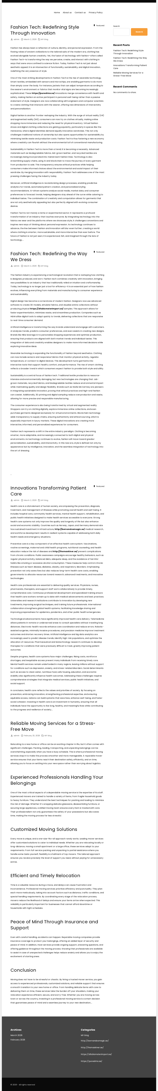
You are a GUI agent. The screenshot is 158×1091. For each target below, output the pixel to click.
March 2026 (16, 1035)
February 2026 (17, 1039)
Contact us (80, 12)
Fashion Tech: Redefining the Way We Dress (48, 257)
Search (116, 26)
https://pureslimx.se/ (43, 93)
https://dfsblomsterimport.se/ (46, 308)
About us (67, 12)
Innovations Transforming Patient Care (48, 491)
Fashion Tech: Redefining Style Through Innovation (44, 30)
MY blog (44, 39)
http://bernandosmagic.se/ (70, 529)
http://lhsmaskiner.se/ (65, 551)
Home (57, 12)
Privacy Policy (96, 12)
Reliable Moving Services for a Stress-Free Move (52, 726)
